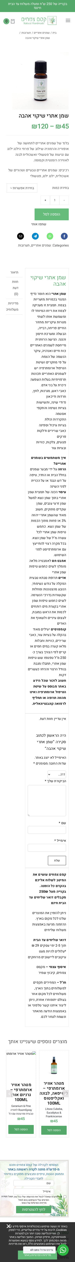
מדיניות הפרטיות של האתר (33, 1203)
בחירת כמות (60, 187)
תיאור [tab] (14, 272)
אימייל (60, 840)
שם (62, 823)
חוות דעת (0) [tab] (15, 288)
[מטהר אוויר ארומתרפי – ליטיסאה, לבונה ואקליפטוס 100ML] (54, 1065)
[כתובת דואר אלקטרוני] (20, 236)
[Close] (8, 1226)
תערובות (24, 245)
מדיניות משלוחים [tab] (12, 306)
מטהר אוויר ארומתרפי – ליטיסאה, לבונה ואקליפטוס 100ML (54, 1093)
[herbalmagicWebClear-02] (39, 17)
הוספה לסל (51, 214)
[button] (65, 1093)
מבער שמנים (39, 469)
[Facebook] (64, 236)
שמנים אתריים (41, 245)
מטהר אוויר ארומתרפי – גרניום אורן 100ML (21, 1092)
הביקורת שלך (55, 781)
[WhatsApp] (50, 236)
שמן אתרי (59, 663)
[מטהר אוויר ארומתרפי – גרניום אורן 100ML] (21, 1066)
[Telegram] (35, 236)
